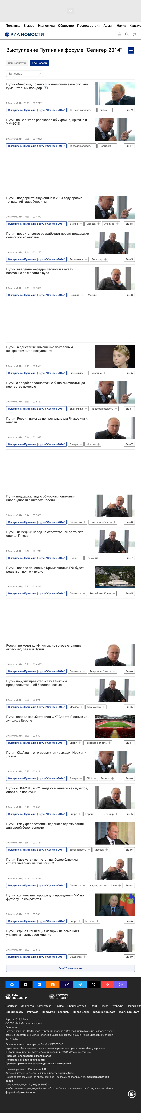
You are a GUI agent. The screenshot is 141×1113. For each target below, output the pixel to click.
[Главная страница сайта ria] (24, 34)
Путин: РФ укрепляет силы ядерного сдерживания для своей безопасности (45, 825)
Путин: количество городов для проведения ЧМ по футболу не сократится (45, 897)
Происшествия (76, 1006)
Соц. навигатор (17, 62)
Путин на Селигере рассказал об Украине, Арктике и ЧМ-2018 (46, 121)
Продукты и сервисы (55, 1012)
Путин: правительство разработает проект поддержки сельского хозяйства (47, 235)
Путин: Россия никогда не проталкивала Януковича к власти (46, 420)
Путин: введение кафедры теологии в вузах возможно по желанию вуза (39, 271)
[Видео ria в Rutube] (66, 984)
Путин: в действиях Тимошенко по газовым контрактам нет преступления (39, 349)
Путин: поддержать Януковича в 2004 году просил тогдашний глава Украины (44, 199)
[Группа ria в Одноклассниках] (52, 984)
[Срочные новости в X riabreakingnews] (107, 984)
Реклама (32, 1012)
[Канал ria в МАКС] (12, 984)
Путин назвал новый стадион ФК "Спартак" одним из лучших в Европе (46, 718)
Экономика (44, 1006)
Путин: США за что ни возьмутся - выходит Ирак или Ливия (46, 754)
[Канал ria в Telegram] (80, 984)
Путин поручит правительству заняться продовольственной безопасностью (36, 683)
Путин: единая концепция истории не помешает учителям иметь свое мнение (42, 932)
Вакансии (11, 1027)
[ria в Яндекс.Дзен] (25, 984)
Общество (27, 1006)
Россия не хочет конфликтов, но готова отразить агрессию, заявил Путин (43, 647)
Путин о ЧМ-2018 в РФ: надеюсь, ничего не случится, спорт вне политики (47, 790)
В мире (59, 1006)
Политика (11, 1006)
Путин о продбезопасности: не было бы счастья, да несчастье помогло (45, 384)
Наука (104, 1006)
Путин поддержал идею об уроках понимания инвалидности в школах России (40, 498)
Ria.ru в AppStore (104, 1012)
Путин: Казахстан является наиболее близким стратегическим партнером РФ (42, 861)
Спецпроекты (14, 1012)
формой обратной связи (20, 1092)
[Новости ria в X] (93, 984)
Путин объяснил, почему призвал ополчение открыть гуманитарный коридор (47, 86)
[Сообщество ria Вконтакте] (39, 984)
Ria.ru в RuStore (129, 1012)
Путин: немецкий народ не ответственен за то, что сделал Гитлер (44, 533)
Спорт (93, 1006)
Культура (117, 1006)
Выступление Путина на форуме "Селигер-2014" (64, 50)
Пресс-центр (81, 1012)
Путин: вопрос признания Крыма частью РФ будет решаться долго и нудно (45, 569)
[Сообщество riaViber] (120, 984)
